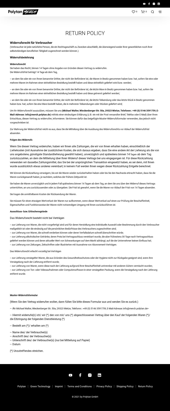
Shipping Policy (125, 386)
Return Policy (145, 386)
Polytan (21, 386)
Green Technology (40, 386)
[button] (134, 11)
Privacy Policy (104, 386)
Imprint (59, 386)
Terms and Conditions (79, 386)
